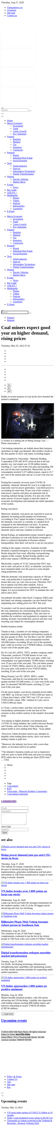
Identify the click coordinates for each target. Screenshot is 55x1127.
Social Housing (20, 160)
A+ (9, 391)
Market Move (19, 182)
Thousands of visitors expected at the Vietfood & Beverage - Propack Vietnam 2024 (29, 1121)
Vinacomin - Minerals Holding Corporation (27, 791)
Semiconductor (20, 166)
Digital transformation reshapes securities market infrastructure (26, 954)
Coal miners (12, 786)
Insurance (17, 147)
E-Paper (11, 211)
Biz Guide (12, 190)
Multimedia (12, 195)
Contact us (12, 15)
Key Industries (19, 134)
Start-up (16, 168)
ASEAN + (12, 192)
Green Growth (19, 131)
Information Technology (24, 171)
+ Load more (7, 1014)
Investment (18, 126)
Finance (10, 136)
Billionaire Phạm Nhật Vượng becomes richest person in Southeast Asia (24, 923)
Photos (16, 198)
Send (4, 833)
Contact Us (12, 1079)
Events (10, 184)
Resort (16, 155)
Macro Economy (15, 123)
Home (10, 120)
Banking (17, 139)
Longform (17, 208)
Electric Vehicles (20, 179)
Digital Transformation (23, 174)
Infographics (18, 206)
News (15, 187)
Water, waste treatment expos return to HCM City (30, 1118)
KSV (9, 788)
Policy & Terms (14, 1076)
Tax (14, 144)
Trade (15, 128)
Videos (16, 200)
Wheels (10, 176)
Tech (9, 163)
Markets (16, 142)
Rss (8, 1087)
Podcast (16, 203)
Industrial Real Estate (23, 158)
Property (11, 152)
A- (9, 385)
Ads (9, 1082)
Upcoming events (14, 1020)
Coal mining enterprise (17, 794)
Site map (11, 13)
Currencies (18, 150)
